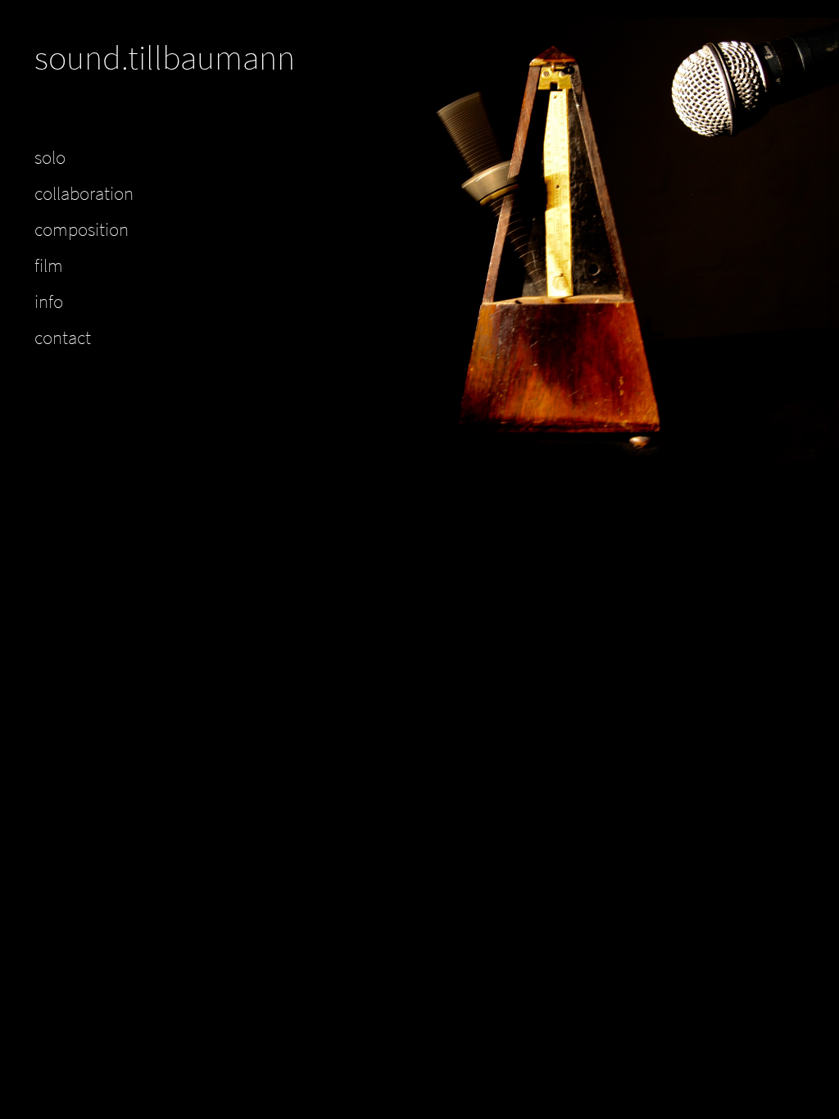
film (48, 265)
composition (81, 229)
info (48, 301)
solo (50, 157)
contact (62, 337)
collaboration (84, 193)
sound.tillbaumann (164, 57)
